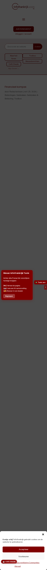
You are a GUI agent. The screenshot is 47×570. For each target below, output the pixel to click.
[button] (43, 534)
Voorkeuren (23, 556)
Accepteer (23, 549)
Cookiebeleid (8, 563)
